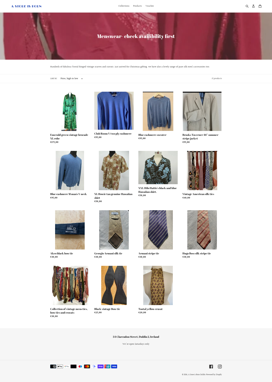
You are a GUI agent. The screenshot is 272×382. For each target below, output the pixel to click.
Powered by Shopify (214, 374)
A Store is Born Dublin (197, 374)
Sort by (53, 78)
